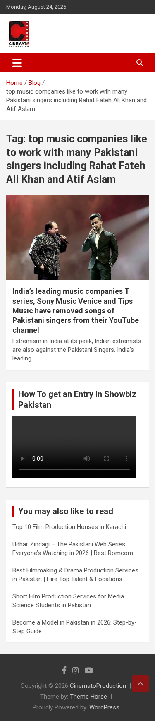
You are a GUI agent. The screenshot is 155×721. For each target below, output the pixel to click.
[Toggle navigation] (17, 62)
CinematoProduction (98, 686)
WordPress (104, 707)
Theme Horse (88, 696)
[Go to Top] (140, 683)
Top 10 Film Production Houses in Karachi (69, 527)
